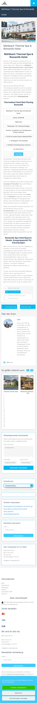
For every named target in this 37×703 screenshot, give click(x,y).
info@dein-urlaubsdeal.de (11, 560)
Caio (18, 288)
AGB (2, 583)
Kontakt (3, 589)
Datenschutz (5, 585)
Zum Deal (18, 154)
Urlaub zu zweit (20, 295)
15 (4, 419)
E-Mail (5, 526)
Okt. (4, 25)
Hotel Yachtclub (8, 511)
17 (4, 423)
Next (32, 40)
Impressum (4, 587)
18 (4, 24)
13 (4, 416)
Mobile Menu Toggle (33, 3)
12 (4, 414)
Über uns (4, 594)
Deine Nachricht (9, 444)
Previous (28, 40)
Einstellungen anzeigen (18, 698)
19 (4, 426)
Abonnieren (18, 536)
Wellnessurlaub (13, 298)
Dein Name (7, 459)
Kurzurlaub (11, 295)
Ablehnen (18, 693)
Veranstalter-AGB (6, 591)
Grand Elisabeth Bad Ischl (11, 514)
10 (4, 410)
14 (4, 417)
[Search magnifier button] (31, 485)
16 (4, 421)
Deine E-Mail (24, 459)
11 (4, 412)
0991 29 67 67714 (9, 550)
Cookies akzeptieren (18, 688)
